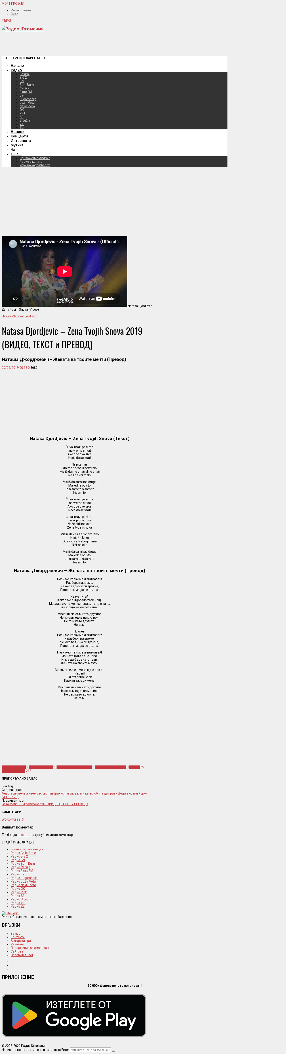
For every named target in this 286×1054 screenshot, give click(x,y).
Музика (17, 145)
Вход (15, 14)
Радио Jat (18, 874)
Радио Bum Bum (23, 863)
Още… (16, 154)
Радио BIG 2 (19, 856)
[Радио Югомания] (23, 29)
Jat (22, 95)
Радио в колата (31, 161)
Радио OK (18, 888)
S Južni (25, 120)
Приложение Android (35, 158)
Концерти (19, 136)
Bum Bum (27, 84)
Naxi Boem (27, 106)
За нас (15, 933)
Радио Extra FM (22, 871)
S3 (21, 117)
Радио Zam (19, 906)
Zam (23, 127)
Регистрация (21, 10)
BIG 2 (23, 77)
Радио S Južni (21, 899)
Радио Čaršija (20, 867)
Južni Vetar (28, 102)
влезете (23, 835)
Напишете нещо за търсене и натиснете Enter (35, 1050)
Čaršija (24, 88)
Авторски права (22, 940)
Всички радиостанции (27, 849)
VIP (22, 124)
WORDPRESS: (13, 819)
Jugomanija (28, 99)
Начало (17, 65)
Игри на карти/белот (35, 165)
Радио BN (18, 860)
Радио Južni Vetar (24, 881)
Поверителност (22, 955)
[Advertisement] (83, 46)
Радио (16, 70)
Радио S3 (18, 896)
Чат (14, 149)
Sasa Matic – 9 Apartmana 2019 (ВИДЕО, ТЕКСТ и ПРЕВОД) (45, 804)
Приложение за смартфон (30, 948)
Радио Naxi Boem (23, 885)
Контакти (18, 937)
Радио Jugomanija (24, 878)
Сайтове (17, 951)
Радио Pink (19, 892)
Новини (18, 131)
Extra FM (26, 92)
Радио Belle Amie (23, 853)
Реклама (17, 944)
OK (22, 110)
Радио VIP (18, 903)
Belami (24, 74)
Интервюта (21, 140)
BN (22, 81)
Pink (23, 113)
